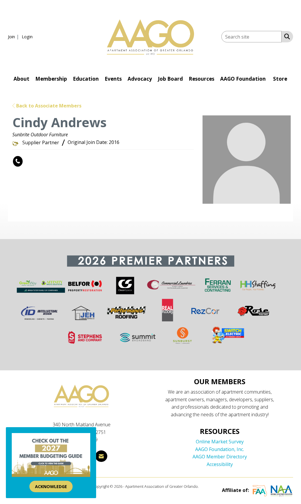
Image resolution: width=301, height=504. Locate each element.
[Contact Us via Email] (101, 456)
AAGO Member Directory (220, 456)
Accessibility (220, 464)
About (21, 78)
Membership (51, 78)
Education (86, 78)
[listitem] (14, 36)
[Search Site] (286, 36)
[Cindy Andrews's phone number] (17, 161)
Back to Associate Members (48, 105)
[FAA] (259, 490)
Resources (201, 78)
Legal (204, 486)
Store (280, 78)
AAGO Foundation (243, 78)
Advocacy (140, 78)
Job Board (170, 78)
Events (113, 78)
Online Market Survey (220, 441)
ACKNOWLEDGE (51, 486)
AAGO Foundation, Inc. (219, 449)
